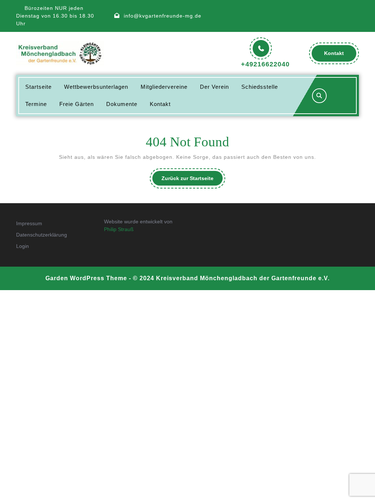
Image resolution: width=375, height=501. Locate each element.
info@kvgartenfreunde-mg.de (162, 16)
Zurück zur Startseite (192, 180)
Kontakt (340, 56)
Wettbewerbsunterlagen (96, 87)
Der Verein (214, 87)
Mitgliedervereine (164, 87)
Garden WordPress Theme (86, 278)
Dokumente (121, 104)
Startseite (38, 87)
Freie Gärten (76, 104)
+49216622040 (265, 64)
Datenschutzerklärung (41, 235)
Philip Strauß (119, 229)
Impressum (29, 223)
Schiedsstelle (259, 87)
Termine (36, 104)
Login (22, 246)
